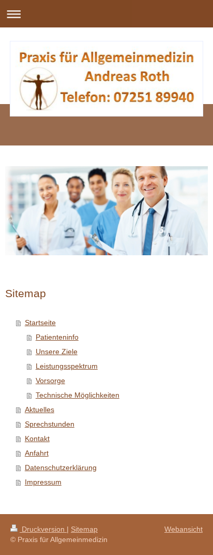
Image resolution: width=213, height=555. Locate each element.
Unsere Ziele (57, 351)
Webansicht (183, 529)
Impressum (43, 482)
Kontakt (37, 438)
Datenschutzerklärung (61, 467)
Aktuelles (39, 409)
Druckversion (43, 529)
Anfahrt (37, 453)
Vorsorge (50, 380)
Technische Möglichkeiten (77, 395)
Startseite (40, 322)
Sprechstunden (49, 424)
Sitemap (84, 529)
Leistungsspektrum (67, 366)
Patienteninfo (57, 337)
